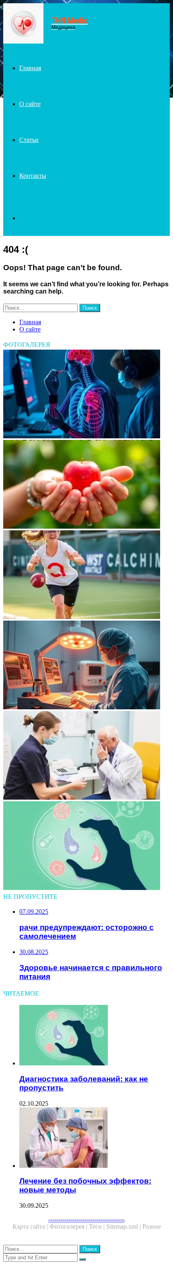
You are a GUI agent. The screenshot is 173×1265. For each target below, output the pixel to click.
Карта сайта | (30, 1226)
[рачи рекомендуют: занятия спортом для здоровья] (86, 575)
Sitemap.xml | (124, 1226)
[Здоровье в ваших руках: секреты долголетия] (86, 485)
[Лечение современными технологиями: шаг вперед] (86, 666)
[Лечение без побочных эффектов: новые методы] (94, 1138)
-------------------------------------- (86, 1219)
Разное (151, 1226)
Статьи (29, 139)
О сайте (30, 103)
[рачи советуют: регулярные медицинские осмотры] (86, 756)
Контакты (32, 175)
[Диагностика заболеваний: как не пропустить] (86, 846)
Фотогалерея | (69, 1226)
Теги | (97, 1226)
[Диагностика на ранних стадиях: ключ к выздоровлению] (86, 395)
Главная (30, 68)
